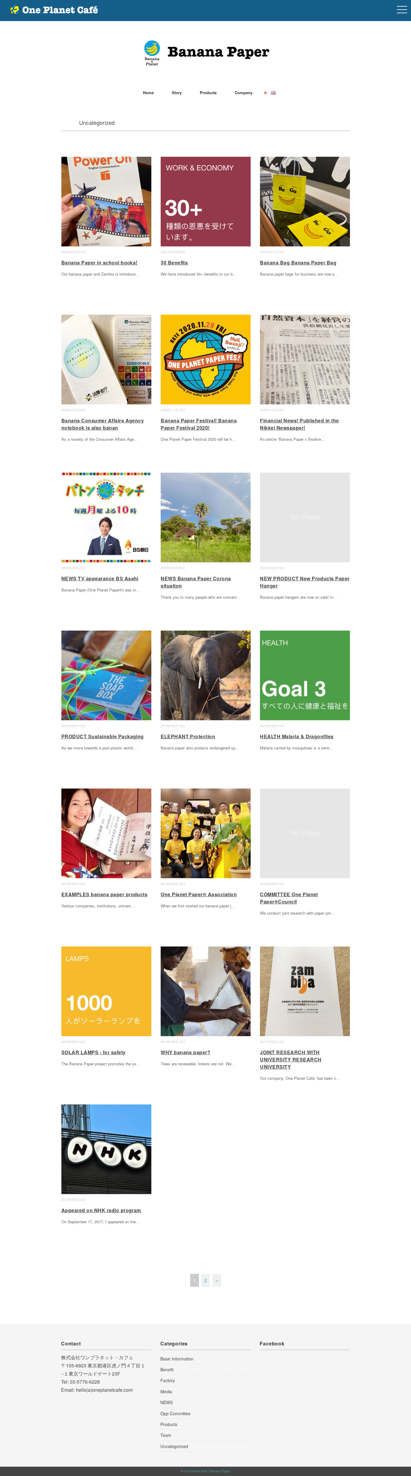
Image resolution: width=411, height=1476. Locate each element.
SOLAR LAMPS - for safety (93, 1052)
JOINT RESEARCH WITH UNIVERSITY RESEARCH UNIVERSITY (290, 1059)
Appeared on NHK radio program (101, 1210)
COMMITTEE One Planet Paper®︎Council (289, 898)
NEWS (166, 1402)
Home (148, 92)
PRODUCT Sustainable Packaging (102, 736)
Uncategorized (174, 1446)
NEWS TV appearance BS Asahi (99, 578)
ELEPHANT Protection (188, 736)
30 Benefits (174, 262)
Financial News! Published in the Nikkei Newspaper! (299, 424)
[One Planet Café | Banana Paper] (205, 43)
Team (165, 1435)
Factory (167, 1380)
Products (208, 92)
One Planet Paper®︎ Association (199, 894)
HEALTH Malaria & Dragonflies (296, 736)
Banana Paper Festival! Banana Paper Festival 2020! (199, 424)
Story (177, 92)
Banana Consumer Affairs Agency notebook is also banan (102, 424)
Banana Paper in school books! (99, 262)
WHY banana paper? (185, 1052)
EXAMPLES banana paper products (104, 894)
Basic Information (176, 1359)
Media (166, 1391)
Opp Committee (175, 1413)
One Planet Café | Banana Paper (207, 1471)
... (137, 274)
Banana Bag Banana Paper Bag (298, 262)
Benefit (167, 1369)
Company (243, 92)
